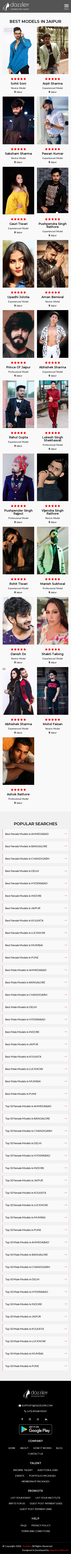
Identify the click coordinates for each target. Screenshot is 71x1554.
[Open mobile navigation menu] (66, 5)
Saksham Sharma (18, 153)
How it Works (42, 1448)
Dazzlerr (27, 1546)
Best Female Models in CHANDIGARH (27, 858)
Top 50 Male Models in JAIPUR (23, 1316)
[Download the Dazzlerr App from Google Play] (35, 1429)
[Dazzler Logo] (15, 6)
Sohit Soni (18, 83)
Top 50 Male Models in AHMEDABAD (27, 1242)
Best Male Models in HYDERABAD (25, 1019)
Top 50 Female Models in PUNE (23, 1229)
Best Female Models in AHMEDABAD (27, 833)
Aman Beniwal (52, 297)
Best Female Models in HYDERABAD (26, 883)
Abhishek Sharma (52, 367)
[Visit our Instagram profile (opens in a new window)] (30, 1419)
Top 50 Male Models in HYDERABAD (26, 1291)
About (24, 1448)
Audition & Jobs (47, 1470)
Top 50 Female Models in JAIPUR (24, 1180)
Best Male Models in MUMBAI (23, 1081)
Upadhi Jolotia (18, 297)
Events (19, 1475)
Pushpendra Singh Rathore (52, 225)
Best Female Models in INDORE (23, 895)
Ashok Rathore (18, 794)
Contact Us (35, 1453)
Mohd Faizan (53, 724)
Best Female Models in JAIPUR (22, 908)
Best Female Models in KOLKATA (24, 920)
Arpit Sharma (53, 83)
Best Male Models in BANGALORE (25, 982)
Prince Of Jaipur (18, 367)
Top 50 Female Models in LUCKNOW (26, 1205)
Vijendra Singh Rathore (53, 512)
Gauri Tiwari (18, 223)
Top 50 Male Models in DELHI (22, 1279)
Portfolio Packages (42, 1475)
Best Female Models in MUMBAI (24, 945)
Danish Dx (18, 654)
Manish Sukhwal (52, 583)
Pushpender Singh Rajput (18, 512)
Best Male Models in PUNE (20, 1093)
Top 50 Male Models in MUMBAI (24, 1353)
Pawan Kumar (52, 153)
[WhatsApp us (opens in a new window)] (38, 1419)
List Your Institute (48, 1497)
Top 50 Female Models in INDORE (24, 1168)
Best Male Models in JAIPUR (21, 1044)
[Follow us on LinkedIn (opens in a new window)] (46, 1419)
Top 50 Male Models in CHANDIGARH (27, 1266)
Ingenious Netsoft (59, 1550)
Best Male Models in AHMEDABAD (26, 970)
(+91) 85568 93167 (37, 1411)
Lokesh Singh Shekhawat (52, 439)
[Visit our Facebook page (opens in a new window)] (22, 1419)
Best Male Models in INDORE (22, 1031)
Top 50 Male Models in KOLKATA (24, 1328)
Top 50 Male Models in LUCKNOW (25, 1341)
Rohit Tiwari (18, 583)
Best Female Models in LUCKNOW (25, 932)
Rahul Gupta (18, 437)
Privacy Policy (41, 1525)
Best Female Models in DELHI (22, 870)
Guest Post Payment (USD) (46, 1503)
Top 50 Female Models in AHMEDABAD (28, 1106)
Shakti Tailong (53, 654)
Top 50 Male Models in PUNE (22, 1366)
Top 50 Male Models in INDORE (23, 1304)
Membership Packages (35, 1481)
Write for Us (17, 1503)
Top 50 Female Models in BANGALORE (27, 1118)
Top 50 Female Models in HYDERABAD (27, 1155)
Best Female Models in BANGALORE (26, 846)
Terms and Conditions (35, 1531)
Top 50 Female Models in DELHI (23, 1143)
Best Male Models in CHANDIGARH (26, 994)
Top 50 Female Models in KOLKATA (25, 1192)
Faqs (24, 1525)
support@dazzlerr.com (37, 1405)
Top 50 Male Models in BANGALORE (26, 1254)
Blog (59, 1448)
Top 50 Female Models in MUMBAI (25, 1217)
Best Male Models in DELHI (21, 1007)
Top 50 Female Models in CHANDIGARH (28, 1130)
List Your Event (21, 1497)
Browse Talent (23, 1470)
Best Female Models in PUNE (21, 957)
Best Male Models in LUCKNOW (24, 1068)
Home (11, 1448)
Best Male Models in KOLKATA (23, 1056)
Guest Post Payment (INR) (36, 1509)
